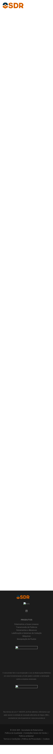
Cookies (46, 739)
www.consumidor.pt (38, 718)
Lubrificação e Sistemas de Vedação (27, 633)
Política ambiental (26, 736)
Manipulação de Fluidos (26, 639)
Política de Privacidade (31, 739)
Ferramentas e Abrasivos (26, 630)
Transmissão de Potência (26, 627)
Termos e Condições (12, 739)
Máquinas (27, 636)
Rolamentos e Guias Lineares (26, 624)
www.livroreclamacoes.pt (15, 676)
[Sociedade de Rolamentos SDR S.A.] (18, 5)
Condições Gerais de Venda (35, 733)
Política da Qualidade (13, 733)
